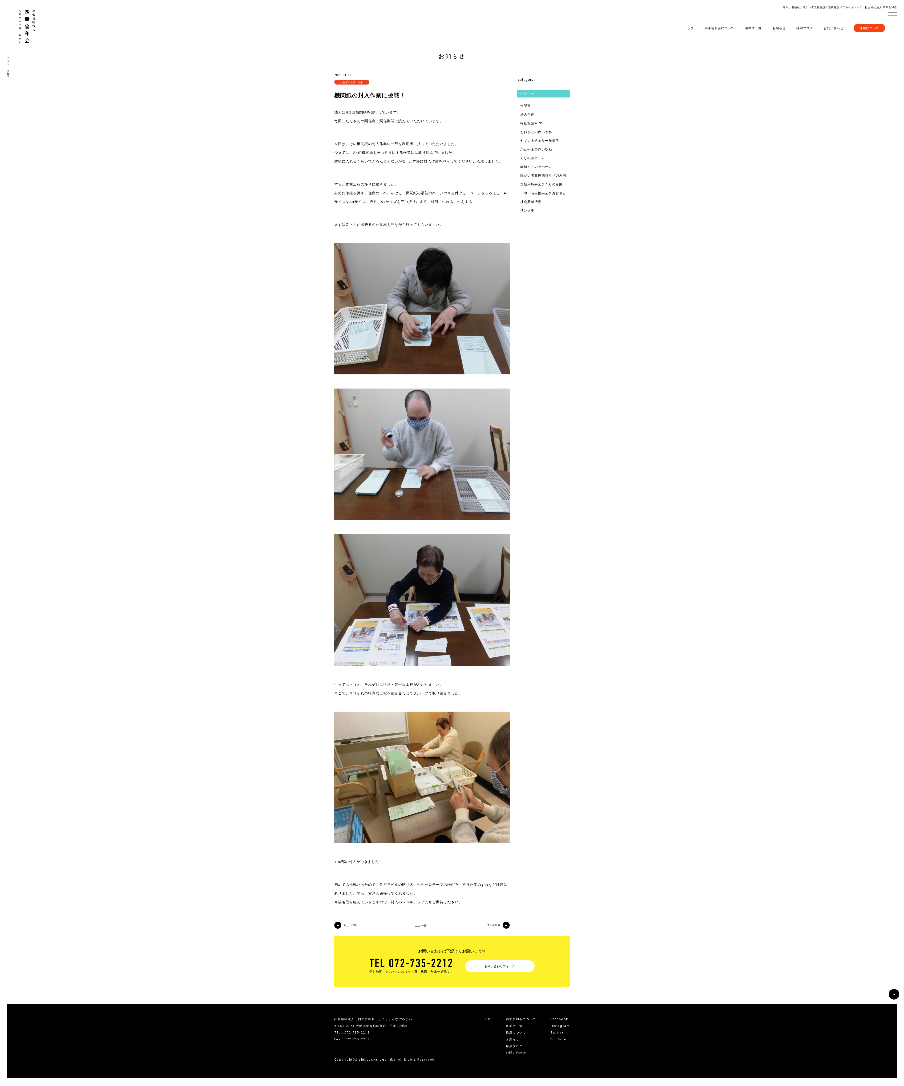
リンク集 (527, 210)
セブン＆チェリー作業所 (539, 140)
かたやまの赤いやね (536, 149)
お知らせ (779, 28)
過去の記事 (493, 925)
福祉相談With (531, 123)
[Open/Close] (892, 14)
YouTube (558, 1039)
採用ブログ (804, 28)
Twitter (557, 1032)
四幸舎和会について (719, 28)
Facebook (559, 1019)
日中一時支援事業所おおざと (543, 193)
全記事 (525, 105)
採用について (869, 28)
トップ (689, 28)
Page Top (894, 994)
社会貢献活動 (530, 201)
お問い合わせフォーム (499, 966)
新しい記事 (350, 925)
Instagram (560, 1026)
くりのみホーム (532, 158)
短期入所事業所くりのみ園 (541, 184)
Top (488, 1019)
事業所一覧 (753, 28)
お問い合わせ (833, 28)
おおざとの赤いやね (536, 132)
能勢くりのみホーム (536, 166)
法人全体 (527, 114)
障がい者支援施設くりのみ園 (543, 175)
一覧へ (425, 925)
